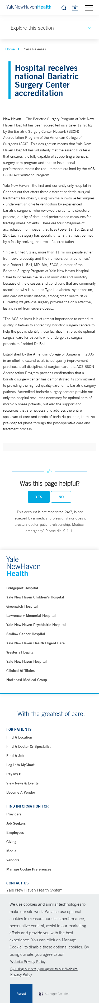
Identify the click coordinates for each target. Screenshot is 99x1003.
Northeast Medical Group (26, 679)
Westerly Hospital (20, 652)
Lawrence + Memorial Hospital (31, 615)
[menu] (89, 8)
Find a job (15, 755)
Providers (13, 814)
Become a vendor (20, 792)
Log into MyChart (20, 764)
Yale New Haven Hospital (26, 661)
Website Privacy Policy (27, 961)
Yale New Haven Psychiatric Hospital (36, 624)
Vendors (12, 860)
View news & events (22, 783)
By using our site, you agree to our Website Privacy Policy (44, 972)
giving (11, 841)
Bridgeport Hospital (22, 588)
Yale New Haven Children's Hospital (35, 597)
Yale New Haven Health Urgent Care (35, 643)
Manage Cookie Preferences (28, 869)
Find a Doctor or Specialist (28, 746)
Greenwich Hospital (22, 606)
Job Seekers (16, 823)
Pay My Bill (15, 774)
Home (10, 49)
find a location (19, 737)
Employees (15, 832)
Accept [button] (21, 993)
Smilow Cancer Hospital (25, 633)
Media (11, 850)
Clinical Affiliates (20, 670)
